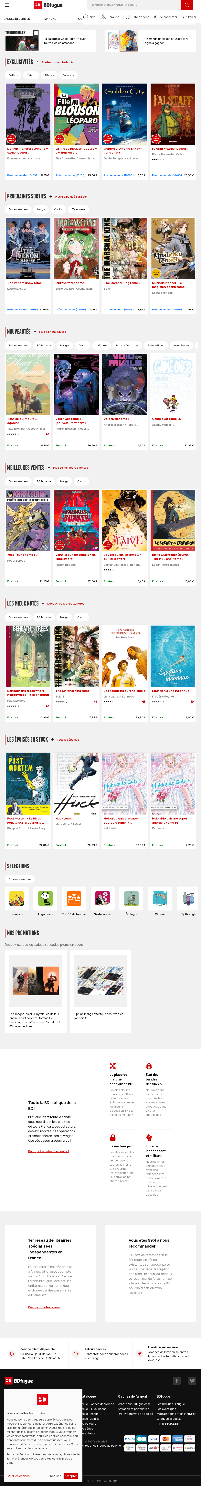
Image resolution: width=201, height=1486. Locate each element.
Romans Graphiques (127, 345)
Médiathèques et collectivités (176, 1414)
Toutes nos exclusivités (58, 62)
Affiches (49, 75)
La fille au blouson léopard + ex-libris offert (76, 150)
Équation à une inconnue (170, 691)
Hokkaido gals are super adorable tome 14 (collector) (121, 822)
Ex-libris (13, 75)
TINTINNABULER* (168, 1423)
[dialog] (43, 1435)
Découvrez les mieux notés (65, 603)
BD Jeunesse (78, 209)
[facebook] (177, 1381)
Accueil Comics (90, 1419)
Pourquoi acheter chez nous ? (48, 1151)
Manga (41, 209)
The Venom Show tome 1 (25, 283)
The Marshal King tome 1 (74, 691)
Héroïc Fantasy (181, 345)
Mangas (50, 19)
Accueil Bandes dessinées (97, 1404)
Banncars (68, 75)
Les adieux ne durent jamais (124, 691)
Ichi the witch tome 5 (71, 283)
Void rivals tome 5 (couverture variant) (71, 421)
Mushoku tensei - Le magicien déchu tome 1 (169, 285)
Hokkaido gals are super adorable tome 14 (169, 820)
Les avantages (166, 1409)
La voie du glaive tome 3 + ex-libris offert (122, 557)
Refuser (55, 1476)
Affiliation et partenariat (133, 1409)
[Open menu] (7, 5)
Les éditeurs (88, 1423)
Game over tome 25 (166, 419)
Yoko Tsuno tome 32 (22, 555)
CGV (86, 1481)
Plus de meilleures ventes (70, 467)
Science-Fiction (156, 345)
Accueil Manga (89, 1414)
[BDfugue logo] (48, 5)
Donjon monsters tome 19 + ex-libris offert (27, 150)
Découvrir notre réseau (44, 1307)
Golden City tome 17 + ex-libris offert (123, 150)
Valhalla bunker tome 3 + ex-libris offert (76, 557)
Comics (58, 209)
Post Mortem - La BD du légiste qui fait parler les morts (25, 822)
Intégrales (101, 345)
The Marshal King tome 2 (122, 283)
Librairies (113, 17)
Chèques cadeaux (169, 1419)
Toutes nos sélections (20, 879)
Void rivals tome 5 (117, 419)
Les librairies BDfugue (171, 1404)
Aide (92, 17)
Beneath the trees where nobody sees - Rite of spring (28, 693)
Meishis (31, 75)
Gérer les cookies (18, 1476)
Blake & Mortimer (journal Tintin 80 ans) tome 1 (170, 557)
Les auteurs (87, 1433)
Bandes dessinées (17, 19)
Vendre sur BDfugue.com (134, 1404)
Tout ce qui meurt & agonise (22, 421)
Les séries (86, 1428)
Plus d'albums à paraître (71, 196)
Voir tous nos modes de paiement (102, 1445)
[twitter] (192, 1381)
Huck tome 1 (65, 818)
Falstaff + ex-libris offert (170, 148)
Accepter (71, 1476)
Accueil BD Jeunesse (93, 1409)
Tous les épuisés (68, 739)
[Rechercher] (187, 5)
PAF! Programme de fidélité (135, 1414)
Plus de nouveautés (52, 332)
